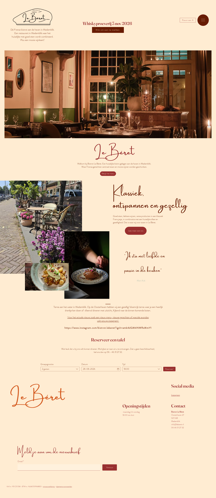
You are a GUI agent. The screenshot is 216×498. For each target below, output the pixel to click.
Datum (84, 364)
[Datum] (118, 369)
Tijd (123, 364)
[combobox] (60, 369)
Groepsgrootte (46, 364)
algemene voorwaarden (64, 486)
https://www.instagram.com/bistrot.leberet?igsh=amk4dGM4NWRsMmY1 (108, 328)
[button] (203, 20)
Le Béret (37, 396)
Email (20, 461)
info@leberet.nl (177, 424)
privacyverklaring (49, 486)
